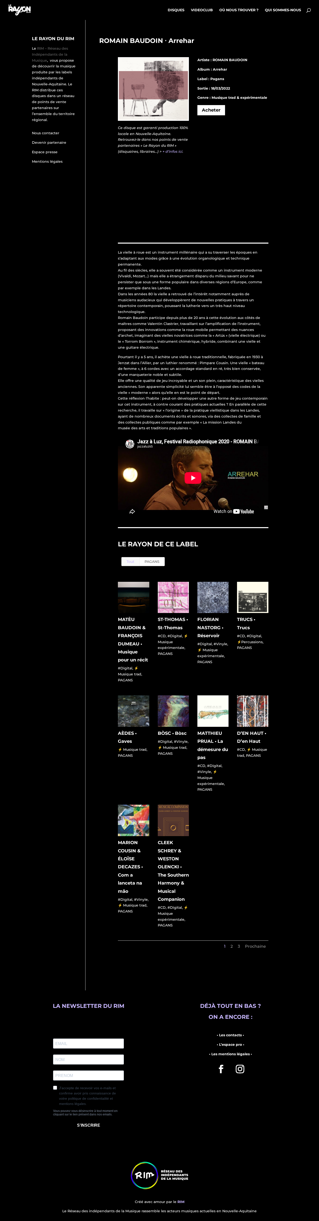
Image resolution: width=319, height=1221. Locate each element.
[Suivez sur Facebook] (221, 1069)
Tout (130, 561)
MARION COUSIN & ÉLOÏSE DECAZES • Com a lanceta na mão (130, 867)
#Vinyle (220, 644)
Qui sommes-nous (283, 10)
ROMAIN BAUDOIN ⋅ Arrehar (146, 41)
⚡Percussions (250, 642)
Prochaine (255, 946)
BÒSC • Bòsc (172, 733)
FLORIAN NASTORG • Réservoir (210, 627)
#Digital (125, 668)
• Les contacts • (230, 1035)
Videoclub (202, 10)
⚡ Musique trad (132, 749)
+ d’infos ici (172, 151)
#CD (162, 636)
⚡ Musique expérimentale (173, 642)
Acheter (211, 110)
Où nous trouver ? (238, 10)
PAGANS (152, 561)
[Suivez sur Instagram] (240, 1069)
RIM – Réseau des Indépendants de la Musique (50, 54)
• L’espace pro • (230, 1044)
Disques (176, 10)
